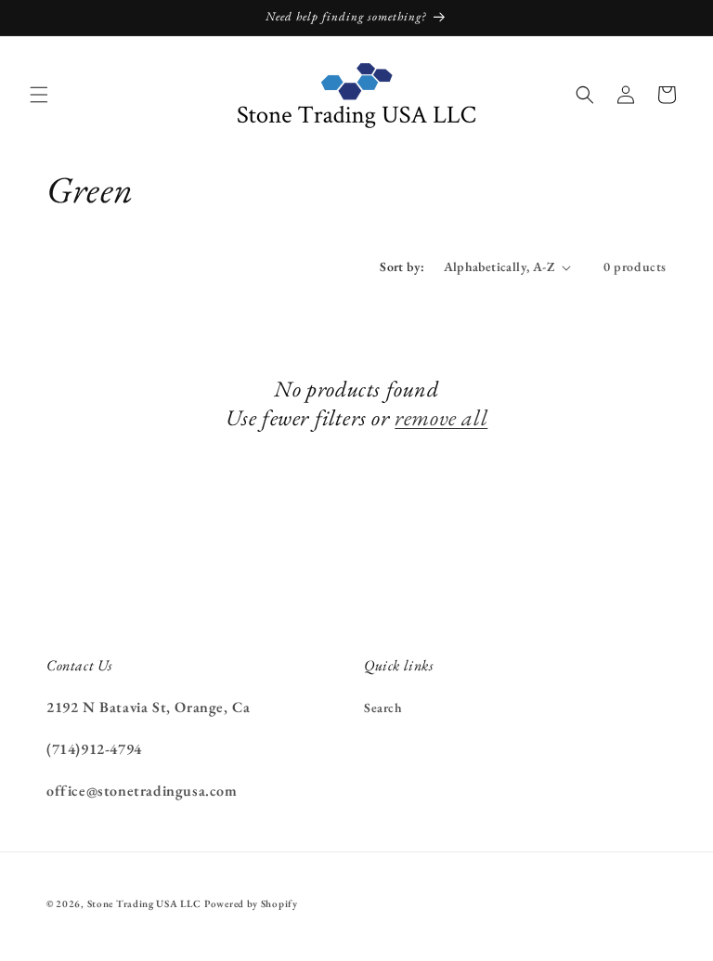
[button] (39, 94)
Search (383, 707)
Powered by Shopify (251, 903)
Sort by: (402, 266)
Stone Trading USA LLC (144, 903)
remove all (441, 417)
